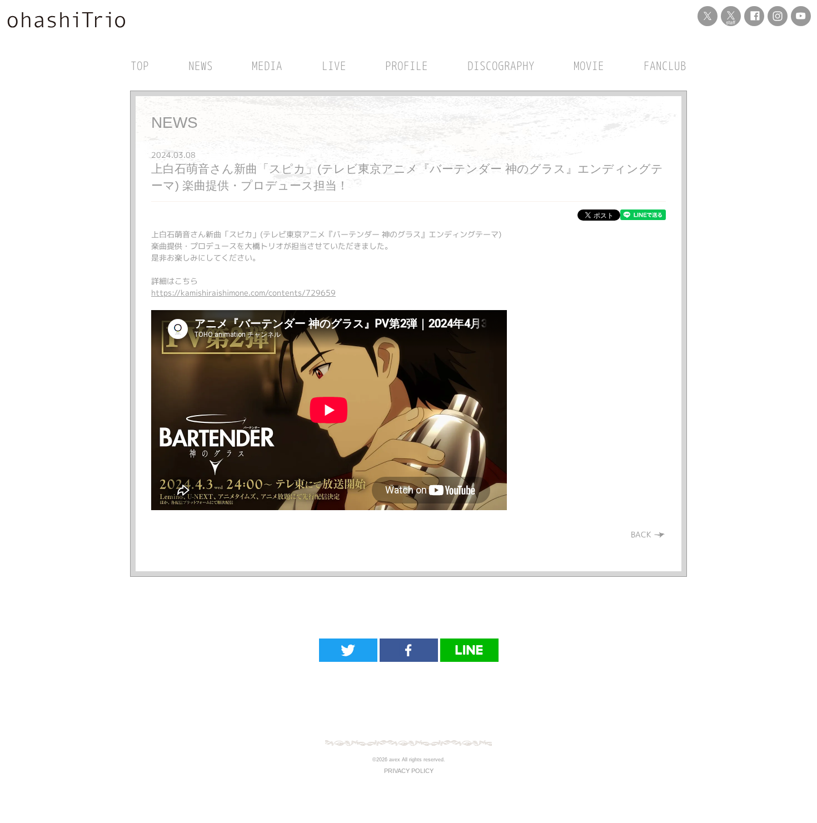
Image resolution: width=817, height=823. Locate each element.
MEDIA (267, 65)
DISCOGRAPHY (501, 65)
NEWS (200, 65)
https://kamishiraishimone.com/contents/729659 (243, 292)
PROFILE (406, 65)
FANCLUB (665, 65)
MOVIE (589, 65)
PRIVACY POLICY (409, 770)
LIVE (334, 65)
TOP (140, 65)
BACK (642, 534)
